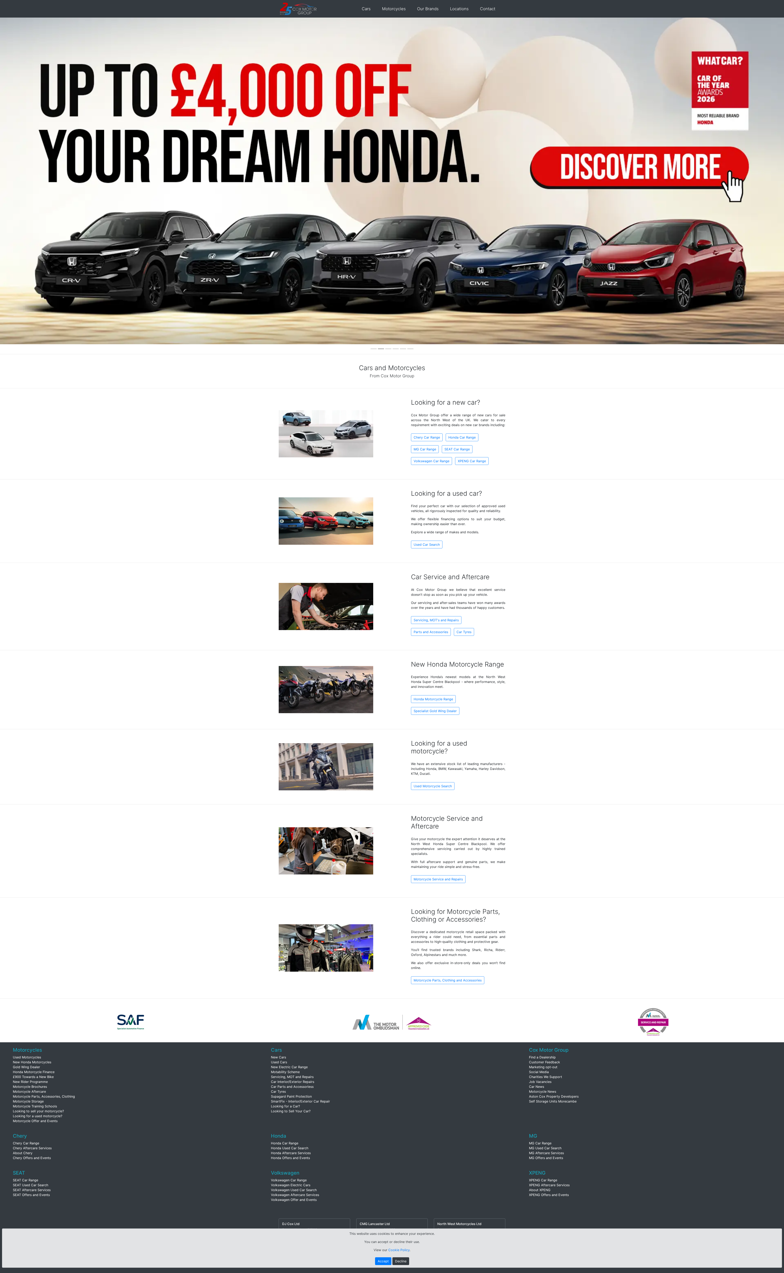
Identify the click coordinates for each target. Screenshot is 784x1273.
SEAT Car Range (457, 449)
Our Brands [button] (428, 8)
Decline (400, 1261)
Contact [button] (487, 8)
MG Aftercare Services (546, 1153)
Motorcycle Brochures (30, 1087)
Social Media (539, 1072)
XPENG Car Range (472, 461)
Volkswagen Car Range (431, 461)
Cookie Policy (399, 1250)
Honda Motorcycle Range (433, 699)
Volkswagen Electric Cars (290, 1185)
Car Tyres (464, 632)
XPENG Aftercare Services (549, 1185)
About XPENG (539, 1190)
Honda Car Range (462, 437)
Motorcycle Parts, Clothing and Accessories (448, 980)
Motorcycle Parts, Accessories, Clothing (44, 1096)
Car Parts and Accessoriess (292, 1087)
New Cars (278, 1057)
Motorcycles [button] (394, 8)
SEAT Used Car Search (30, 1185)
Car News (536, 1087)
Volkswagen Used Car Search (294, 1190)
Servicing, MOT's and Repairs (436, 620)
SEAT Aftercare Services (32, 1190)
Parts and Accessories (431, 632)
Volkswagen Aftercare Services (295, 1195)
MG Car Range (425, 449)
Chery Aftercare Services (32, 1148)
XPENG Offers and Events (549, 1195)
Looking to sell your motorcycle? (38, 1111)
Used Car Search (427, 544)
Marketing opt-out (543, 1067)
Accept (383, 1261)
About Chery (22, 1153)
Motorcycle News (542, 1091)
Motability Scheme (285, 1072)
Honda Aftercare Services (291, 1153)
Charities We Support (545, 1077)
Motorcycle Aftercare (29, 1091)
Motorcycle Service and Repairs (438, 879)
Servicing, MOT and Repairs (292, 1077)
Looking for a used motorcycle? (37, 1116)
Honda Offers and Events (290, 1158)
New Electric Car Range (289, 1067)
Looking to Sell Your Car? (291, 1111)
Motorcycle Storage (28, 1101)
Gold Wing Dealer (26, 1067)
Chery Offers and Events (32, 1158)
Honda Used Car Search (289, 1148)
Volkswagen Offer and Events (294, 1200)
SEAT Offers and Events (31, 1195)
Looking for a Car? (285, 1106)
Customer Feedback (544, 1062)
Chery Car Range (427, 437)
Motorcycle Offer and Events (35, 1121)
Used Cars (279, 1062)
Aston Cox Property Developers (554, 1096)
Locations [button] (459, 8)
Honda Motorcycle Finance (34, 1072)
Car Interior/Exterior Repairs (292, 1082)
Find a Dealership (542, 1057)
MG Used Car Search (545, 1148)
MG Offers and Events (546, 1158)
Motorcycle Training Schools (35, 1106)
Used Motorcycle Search (433, 786)
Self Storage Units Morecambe (553, 1101)
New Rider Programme (30, 1082)
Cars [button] (366, 8)
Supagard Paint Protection (291, 1096)
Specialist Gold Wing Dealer (435, 711)
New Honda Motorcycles (32, 1062)
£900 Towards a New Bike (33, 1077)
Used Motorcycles (27, 1057)
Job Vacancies (540, 1082)
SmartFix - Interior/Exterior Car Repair (300, 1101)
